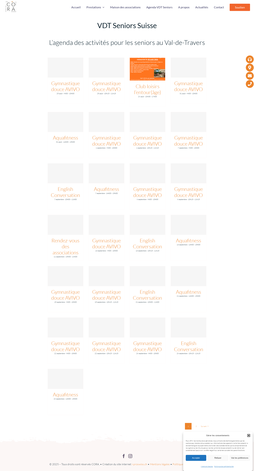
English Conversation (65, 192)
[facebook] (124, 456)
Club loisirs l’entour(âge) (147, 89)
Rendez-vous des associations (65, 246)
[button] (248, 435)
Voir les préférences (239, 458)
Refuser (217, 458)
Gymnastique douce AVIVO (65, 86)
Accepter (196, 458)
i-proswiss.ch (139, 464)
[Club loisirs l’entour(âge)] (147, 69)
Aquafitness (65, 138)
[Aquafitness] (65, 122)
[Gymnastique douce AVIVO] (65, 67)
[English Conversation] (65, 173)
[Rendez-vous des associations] (65, 225)
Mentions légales (207, 466)
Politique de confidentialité (224, 466)
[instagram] (130, 456)
